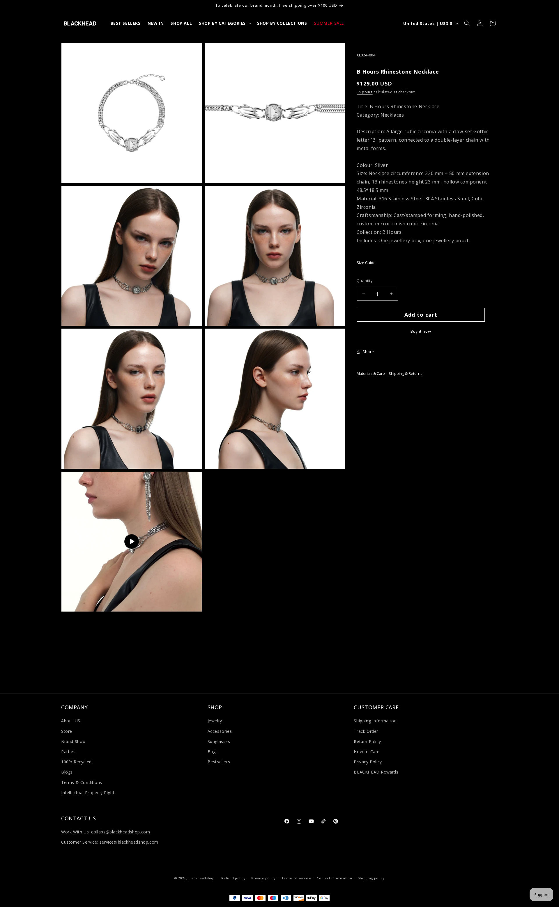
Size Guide (366, 262)
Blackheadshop (201, 878)
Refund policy (233, 878)
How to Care (367, 751)
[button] (224, 23)
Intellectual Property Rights (89, 792)
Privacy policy (263, 878)
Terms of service (296, 878)
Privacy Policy (368, 762)
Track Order (366, 731)
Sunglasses (219, 741)
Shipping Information (375, 721)
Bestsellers (219, 762)
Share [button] (368, 351)
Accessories (220, 731)
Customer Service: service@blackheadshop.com (109, 842)
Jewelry (215, 721)
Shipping (365, 91)
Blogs (67, 772)
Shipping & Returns (405, 373)
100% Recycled (76, 762)
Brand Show (73, 741)
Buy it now (421, 331)
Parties (68, 751)
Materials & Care (371, 373)
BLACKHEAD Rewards (376, 772)
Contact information (334, 878)
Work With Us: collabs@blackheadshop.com (105, 832)
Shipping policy (371, 878)
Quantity (365, 280)
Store (66, 731)
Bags (213, 751)
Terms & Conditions (81, 782)
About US (70, 721)
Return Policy (367, 741)
